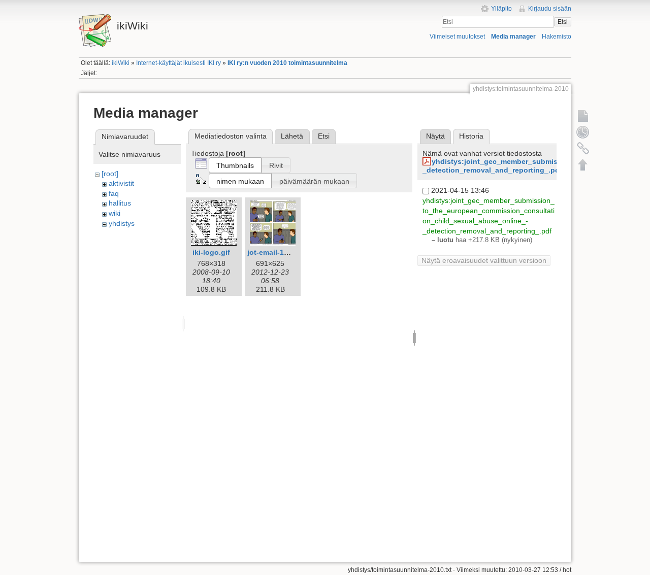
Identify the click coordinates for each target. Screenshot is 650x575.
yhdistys (122, 223)
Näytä (435, 136)
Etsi (563, 21)
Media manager (513, 36)
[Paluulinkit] (583, 148)
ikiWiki (120, 62)
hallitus (120, 203)
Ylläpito (501, 8)
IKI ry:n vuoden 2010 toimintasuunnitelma (287, 62)
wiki (114, 213)
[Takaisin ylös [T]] (583, 164)
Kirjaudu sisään (549, 8)
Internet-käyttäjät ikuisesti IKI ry (178, 62)
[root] (110, 174)
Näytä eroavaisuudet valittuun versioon (483, 260)
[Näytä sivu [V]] (583, 116)
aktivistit (121, 183)
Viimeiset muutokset (457, 36)
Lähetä (292, 136)
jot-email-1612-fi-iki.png (288, 252)
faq (114, 193)
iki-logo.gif (211, 252)
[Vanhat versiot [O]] (583, 132)
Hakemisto (556, 36)
